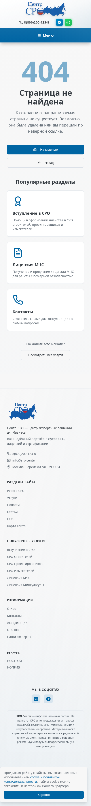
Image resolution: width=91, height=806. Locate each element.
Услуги (12, 498)
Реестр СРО (16, 491)
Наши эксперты (19, 637)
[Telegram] (59, 22)
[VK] (36, 698)
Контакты (14, 616)
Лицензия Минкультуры (25, 585)
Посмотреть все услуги (45, 355)
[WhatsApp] (68, 22)
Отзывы (13, 630)
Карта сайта (16, 526)
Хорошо (44, 795)
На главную (49, 149)
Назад (49, 163)
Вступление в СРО (21, 550)
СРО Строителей (19, 557)
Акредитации (17, 623)
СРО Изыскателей (20, 571)
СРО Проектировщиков (24, 564)
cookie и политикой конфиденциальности (32, 779)
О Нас (11, 608)
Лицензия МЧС (18, 578)
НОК (10, 519)
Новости (13, 505)
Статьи (12, 512)
